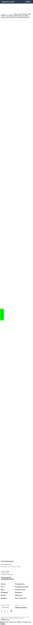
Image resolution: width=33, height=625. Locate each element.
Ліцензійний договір (7, 579)
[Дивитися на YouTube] (12, 611)
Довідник (4, 598)
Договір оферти (6, 577)
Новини (3, 584)
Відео (2, 589)
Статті (3, 586)
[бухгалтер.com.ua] (16, 6)
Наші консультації (20, 598)
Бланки (3, 595)
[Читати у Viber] (9, 611)
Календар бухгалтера (21, 586)
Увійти (3, 624)
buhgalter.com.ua (5, 619)
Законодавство (20, 584)
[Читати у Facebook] (2, 611)
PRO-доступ (18, 595)
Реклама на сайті (20, 589)
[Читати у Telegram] (5, 611)
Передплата (18, 592)
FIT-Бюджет (4, 592)
